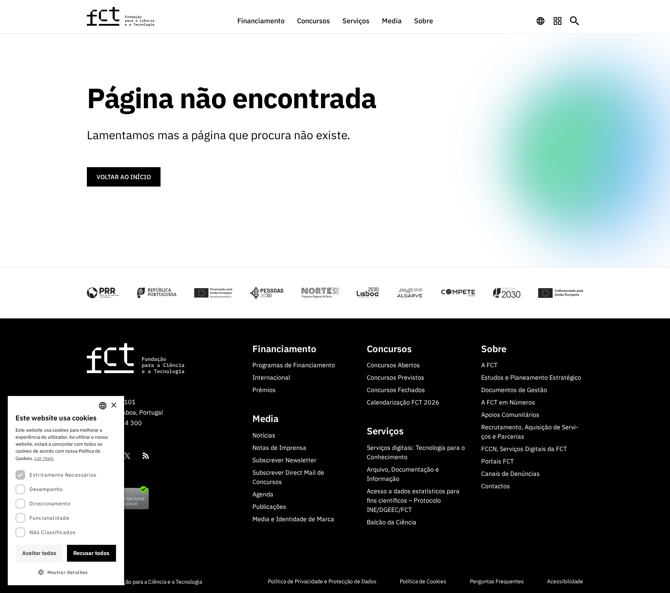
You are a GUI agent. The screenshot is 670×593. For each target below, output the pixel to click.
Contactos (495, 486)
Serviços (356, 20)
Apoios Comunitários (510, 414)
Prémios (264, 390)
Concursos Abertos (393, 365)
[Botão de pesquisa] (574, 20)
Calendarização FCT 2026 (403, 402)
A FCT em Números (508, 402)
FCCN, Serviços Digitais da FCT (524, 449)
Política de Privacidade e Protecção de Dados (322, 581)
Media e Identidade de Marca (293, 519)
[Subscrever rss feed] (145, 455)
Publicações (269, 506)
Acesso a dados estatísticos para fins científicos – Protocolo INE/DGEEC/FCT (413, 500)
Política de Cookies (423, 581)
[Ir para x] (127, 455)
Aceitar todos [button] (39, 553)
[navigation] (540, 20)
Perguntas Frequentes (497, 581)
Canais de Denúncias (510, 473)
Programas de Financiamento (293, 365)
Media (392, 20)
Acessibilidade (565, 581)
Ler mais (44, 458)
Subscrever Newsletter (284, 460)
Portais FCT (497, 461)
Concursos (313, 20)
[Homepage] (121, 16)
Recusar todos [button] (91, 553)
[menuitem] (261, 24)
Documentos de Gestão (514, 390)
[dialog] (66, 490)
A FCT (489, 365)
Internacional (271, 377)
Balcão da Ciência (391, 522)
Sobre (423, 20)
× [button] (113, 405)
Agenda (262, 494)
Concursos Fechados (396, 390)
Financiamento (261, 20)
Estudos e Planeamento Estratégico (531, 377)
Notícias (263, 435)
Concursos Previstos (395, 377)
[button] (66, 572)
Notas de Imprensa (279, 447)
